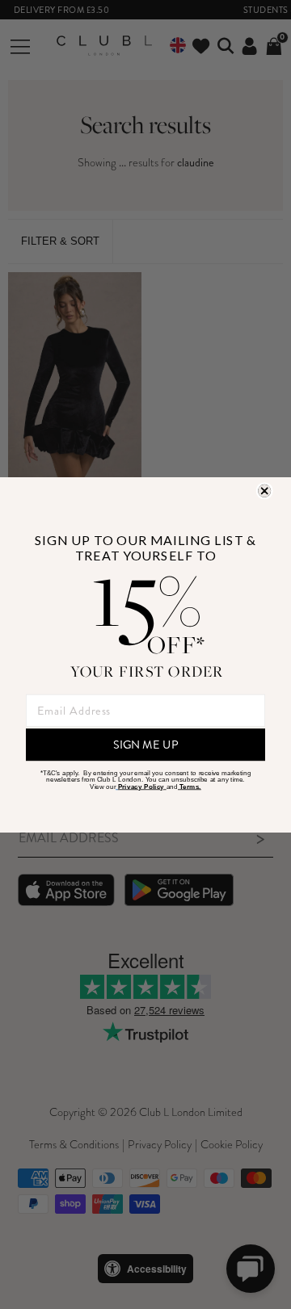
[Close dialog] (264, 491)
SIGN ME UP (146, 744)
